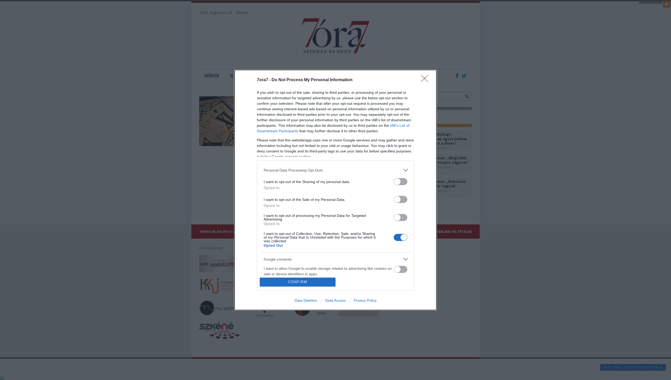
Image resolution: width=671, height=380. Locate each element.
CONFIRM (297, 282)
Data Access (335, 300)
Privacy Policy (365, 300)
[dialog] (335, 190)
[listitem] (335, 170)
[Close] (426, 80)
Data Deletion (306, 300)
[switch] (400, 181)
